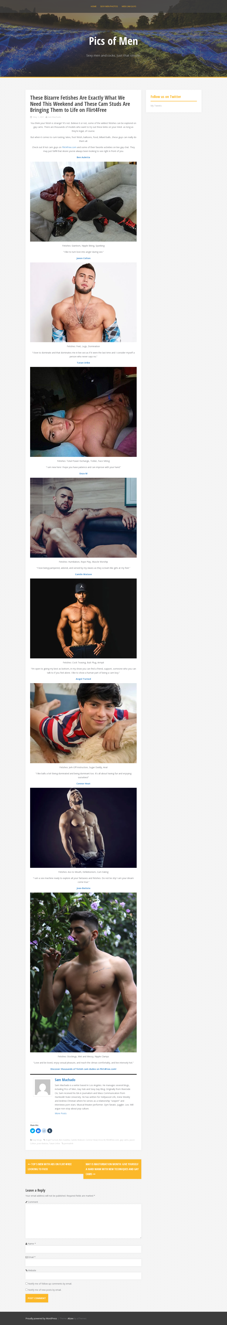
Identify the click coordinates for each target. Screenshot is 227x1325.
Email (32, 1257)
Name (32, 1243)
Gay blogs (37, 1139)
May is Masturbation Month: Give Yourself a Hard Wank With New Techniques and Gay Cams (112, 1169)
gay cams (124, 1139)
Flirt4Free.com (69, 147)
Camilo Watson (83, 574)
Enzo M (83, 473)
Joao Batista (83, 888)
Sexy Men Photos (109, 6)
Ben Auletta (83, 157)
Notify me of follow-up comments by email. (50, 1283)
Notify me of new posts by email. (44, 1289)
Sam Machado (54, 117)
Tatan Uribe (83, 362)
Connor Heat (83, 783)
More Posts (61, 1113)
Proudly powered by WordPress (41, 1318)
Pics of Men (113, 40)
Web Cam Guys (129, 6)
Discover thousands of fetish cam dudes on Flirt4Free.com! (83, 1069)
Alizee (71, 1318)
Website (32, 1270)
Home (94, 6)
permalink (68, 1143)
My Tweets (156, 105)
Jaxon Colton (83, 258)
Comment (33, 1201)
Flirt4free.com (112, 1139)
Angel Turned (83, 678)
